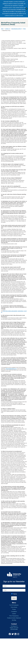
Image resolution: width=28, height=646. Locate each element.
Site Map (14, 620)
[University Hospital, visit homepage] (14, 575)
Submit (14, 598)
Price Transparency (14, 616)
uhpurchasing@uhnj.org (11, 369)
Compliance (14, 611)
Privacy (14, 609)
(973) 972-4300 (14, 629)
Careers (14, 614)
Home (2, 29)
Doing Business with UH (16, 29)
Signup (15, 594)
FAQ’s (24, 29)
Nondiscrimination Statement (14, 618)
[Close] (26, 9)
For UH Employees (14, 605)
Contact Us (7, 29)
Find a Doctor (14, 607)
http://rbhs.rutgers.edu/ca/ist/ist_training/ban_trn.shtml (14, 311)
